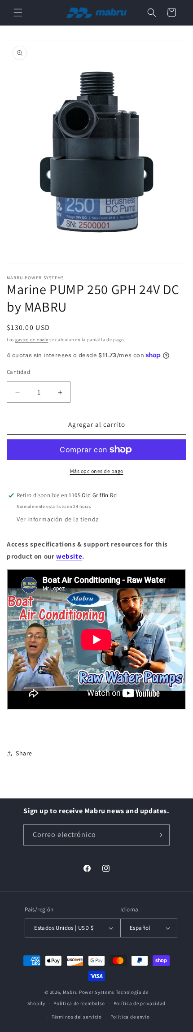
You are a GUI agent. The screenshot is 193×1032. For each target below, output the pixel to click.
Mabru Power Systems (88, 992)
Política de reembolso (79, 1003)
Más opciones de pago (96, 471)
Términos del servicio (77, 1017)
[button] (18, 12)
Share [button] (24, 753)
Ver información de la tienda (58, 519)
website (69, 556)
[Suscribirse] (159, 835)
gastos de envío (31, 340)
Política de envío (130, 1017)
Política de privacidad (140, 1003)
